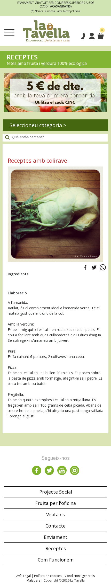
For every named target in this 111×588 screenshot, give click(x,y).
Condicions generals (80, 576)
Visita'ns (55, 514)
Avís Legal (23, 576)
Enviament (55, 537)
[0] (100, 36)
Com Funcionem (56, 560)
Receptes (55, 548)
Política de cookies (47, 576)
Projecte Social (55, 492)
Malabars (33, 580)
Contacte (55, 526)
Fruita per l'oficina (55, 503)
